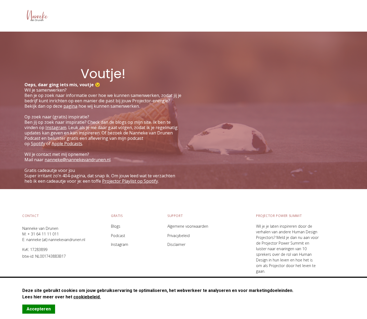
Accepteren (39, 309)
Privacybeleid (178, 235)
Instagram (119, 244)
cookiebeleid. (87, 296)
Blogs (115, 226)
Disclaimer (176, 244)
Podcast (118, 235)
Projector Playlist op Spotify (130, 181)
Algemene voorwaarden (187, 226)
